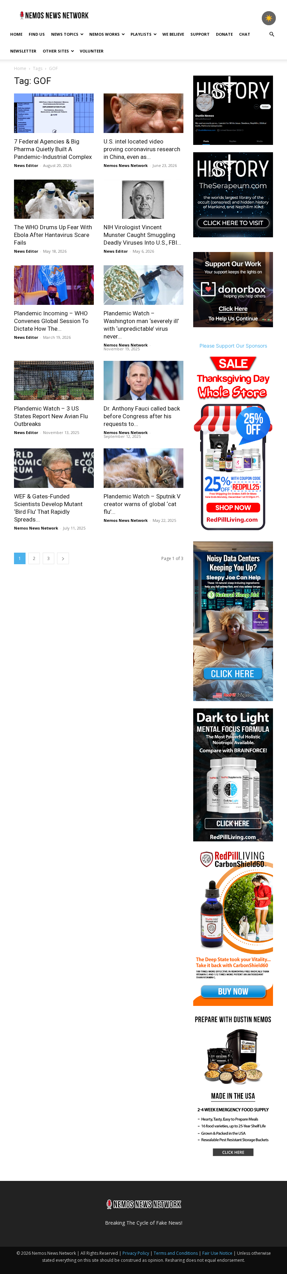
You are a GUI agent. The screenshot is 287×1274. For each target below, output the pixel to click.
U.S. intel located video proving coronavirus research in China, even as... (142, 149)
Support (200, 34)
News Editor (26, 165)
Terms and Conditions (176, 1253)
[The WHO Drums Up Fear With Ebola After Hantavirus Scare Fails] (54, 199)
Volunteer (92, 51)
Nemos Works (104, 34)
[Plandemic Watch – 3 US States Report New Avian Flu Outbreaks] (54, 380)
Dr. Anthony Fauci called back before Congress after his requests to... (142, 416)
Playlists (141, 34)
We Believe (173, 34)
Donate (224, 34)
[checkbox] (269, 18)
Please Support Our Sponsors (233, 346)
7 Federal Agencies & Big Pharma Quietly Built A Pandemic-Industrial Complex (53, 149)
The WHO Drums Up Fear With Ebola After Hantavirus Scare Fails (53, 235)
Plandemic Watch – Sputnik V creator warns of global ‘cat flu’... (142, 504)
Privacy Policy (135, 1253)
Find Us (37, 34)
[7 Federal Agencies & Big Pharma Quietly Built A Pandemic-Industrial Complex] (54, 113)
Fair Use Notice (217, 1253)
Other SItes (56, 51)
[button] (271, 34)
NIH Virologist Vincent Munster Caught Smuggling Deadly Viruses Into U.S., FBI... (142, 235)
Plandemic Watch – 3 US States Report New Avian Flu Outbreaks (51, 416)
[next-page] (63, 558)
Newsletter (23, 51)
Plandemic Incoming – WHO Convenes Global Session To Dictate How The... (51, 321)
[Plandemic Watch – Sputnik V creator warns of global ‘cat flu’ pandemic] (143, 468)
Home (16, 34)
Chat (244, 34)
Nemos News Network (126, 165)
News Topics (64, 34)
